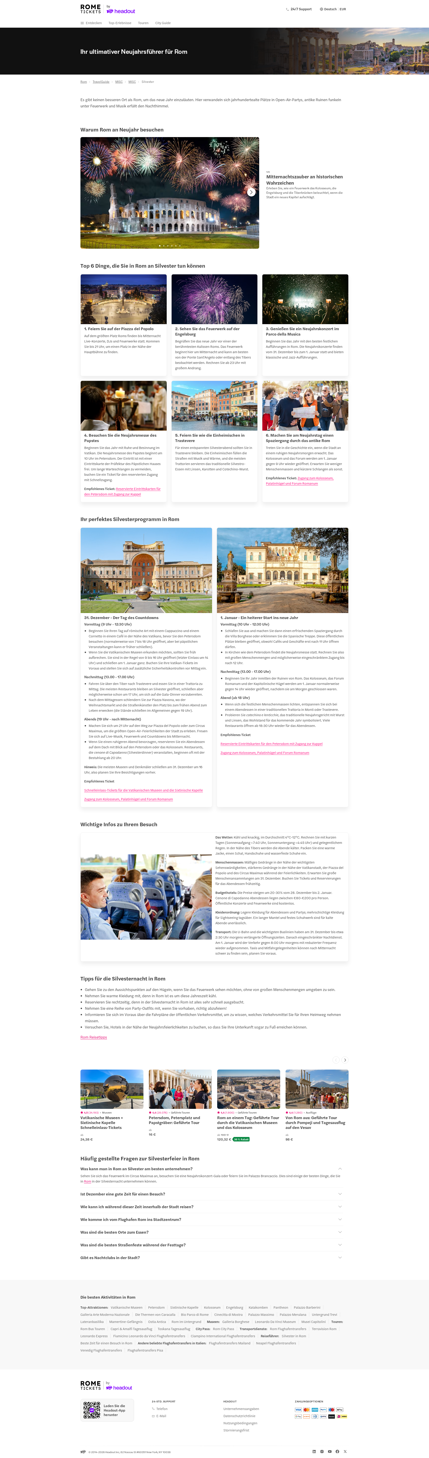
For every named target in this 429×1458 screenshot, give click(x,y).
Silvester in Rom (294, 1336)
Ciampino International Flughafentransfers (223, 1336)
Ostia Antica (157, 1321)
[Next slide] (251, 192)
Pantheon (280, 1307)
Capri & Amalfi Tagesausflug (131, 1329)
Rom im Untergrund (186, 1321)
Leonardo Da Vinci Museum (275, 1321)
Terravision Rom (324, 1329)
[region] (169, 193)
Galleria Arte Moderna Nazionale (105, 1314)
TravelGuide (101, 81)
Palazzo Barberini (307, 1307)
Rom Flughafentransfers (288, 1329)
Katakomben (258, 1307)
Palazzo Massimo (261, 1314)
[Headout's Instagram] (322, 1451)
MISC (119, 81)
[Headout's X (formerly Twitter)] (345, 1451)
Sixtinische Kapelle (184, 1307)
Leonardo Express (94, 1336)
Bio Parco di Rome (195, 1314)
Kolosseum (212, 1307)
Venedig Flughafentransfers (101, 1350)
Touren (143, 22)
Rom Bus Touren (92, 1329)
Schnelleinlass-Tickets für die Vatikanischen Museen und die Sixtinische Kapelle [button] (143, 790)
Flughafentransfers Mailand (229, 1343)
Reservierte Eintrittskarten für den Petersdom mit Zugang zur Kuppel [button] (272, 743)
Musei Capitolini (313, 1321)
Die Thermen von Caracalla (155, 1314)
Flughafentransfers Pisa (145, 1350)
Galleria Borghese (235, 1321)
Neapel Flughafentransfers (276, 1343)
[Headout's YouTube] (330, 1451)
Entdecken (94, 22)
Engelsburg (234, 1307)
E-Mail (161, 1416)
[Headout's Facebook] (337, 1451)
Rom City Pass (223, 1329)
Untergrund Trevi (324, 1314)
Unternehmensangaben (241, 1408)
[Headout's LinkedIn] (314, 1451)
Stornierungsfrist (236, 1430)
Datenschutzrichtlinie (239, 1416)
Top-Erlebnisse (120, 22)
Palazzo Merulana (293, 1314)
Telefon (162, 1408)
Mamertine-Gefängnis (126, 1321)
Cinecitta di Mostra (228, 1314)
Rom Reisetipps (93, 1037)
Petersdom (156, 1307)
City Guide (163, 22)
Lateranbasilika (92, 1321)
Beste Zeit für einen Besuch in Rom (106, 1343)
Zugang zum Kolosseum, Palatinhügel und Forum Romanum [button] (128, 799)
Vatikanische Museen (127, 1307)
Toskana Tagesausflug (174, 1329)
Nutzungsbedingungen (240, 1423)
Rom (83, 81)
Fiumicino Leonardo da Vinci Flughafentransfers (149, 1336)
